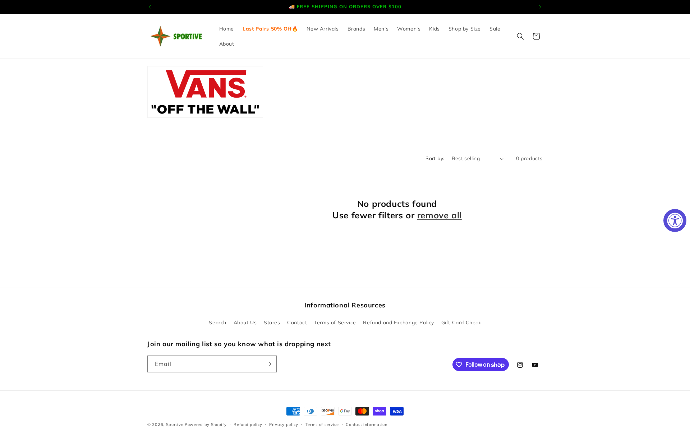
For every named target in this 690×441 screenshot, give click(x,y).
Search (217, 322)
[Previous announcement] (150, 7)
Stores (272, 322)
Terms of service (322, 424)
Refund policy (248, 424)
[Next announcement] (540, 7)
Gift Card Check (461, 322)
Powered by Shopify (206, 424)
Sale (494, 28)
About (226, 44)
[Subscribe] (268, 364)
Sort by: (435, 158)
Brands (356, 28)
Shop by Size (464, 28)
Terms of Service (335, 322)
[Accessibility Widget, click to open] (674, 220)
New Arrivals (323, 28)
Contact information (366, 424)
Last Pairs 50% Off (267, 28)
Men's (381, 28)
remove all (439, 215)
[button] (520, 36)
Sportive (175, 424)
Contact (297, 322)
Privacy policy (283, 424)
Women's (408, 28)
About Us (245, 322)
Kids (434, 28)
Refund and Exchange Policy (398, 322)
